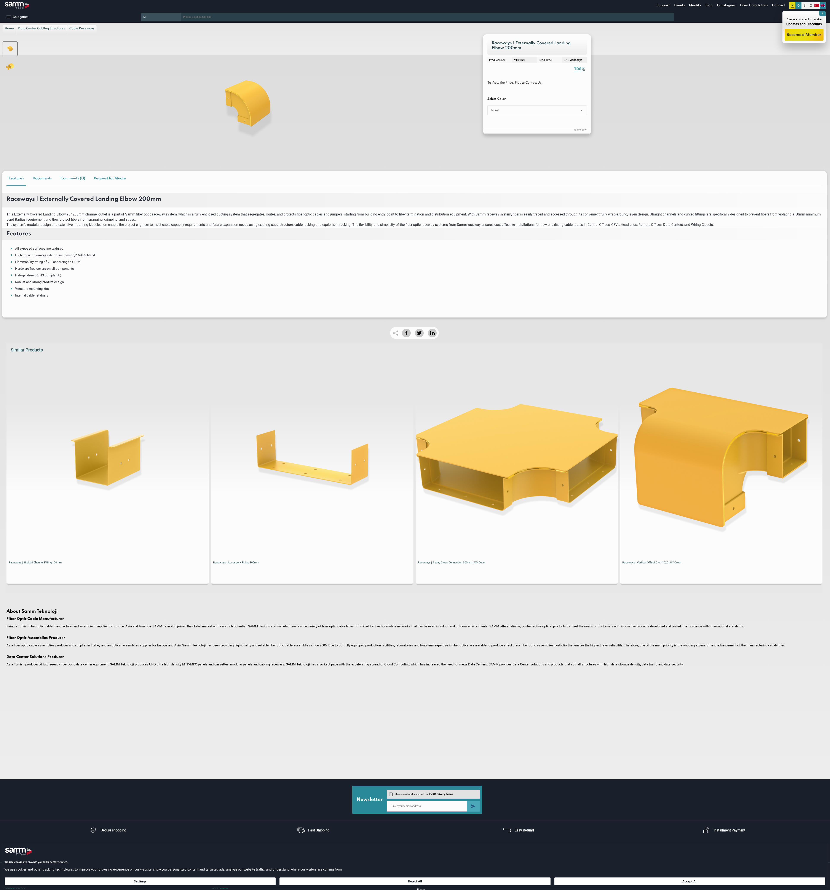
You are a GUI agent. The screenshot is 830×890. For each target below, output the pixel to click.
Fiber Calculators (754, 5)
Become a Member (804, 35)
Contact (778, 5)
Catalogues (726, 5)
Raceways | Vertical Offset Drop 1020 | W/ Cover (651, 562)
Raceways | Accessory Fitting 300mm (236, 562)
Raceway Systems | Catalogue (579, 69)
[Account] (792, 5)
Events (679, 5)
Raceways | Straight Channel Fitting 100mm (35, 562)
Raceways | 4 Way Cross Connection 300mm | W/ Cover (451, 562)
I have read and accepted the (424, 794)
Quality (695, 5)
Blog (709, 5)
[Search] (680, 17)
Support (663, 5)
